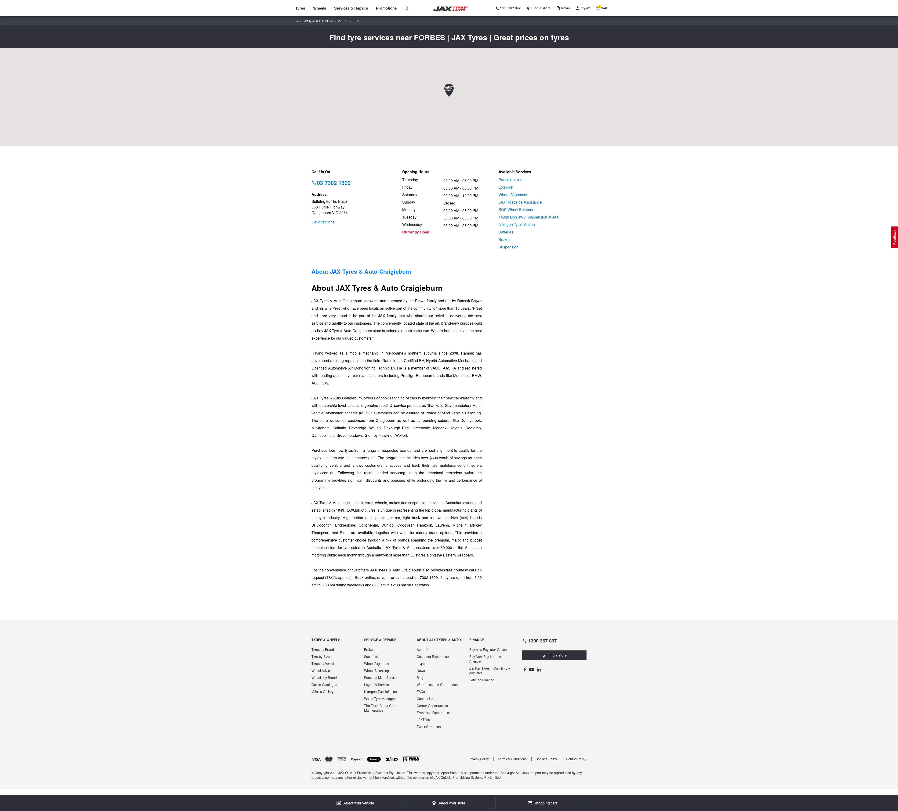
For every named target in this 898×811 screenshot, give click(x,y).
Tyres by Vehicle (323, 663)
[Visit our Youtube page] (531, 669)
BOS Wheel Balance (516, 209)
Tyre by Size (320, 656)
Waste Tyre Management (382, 698)
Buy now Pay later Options (488, 649)
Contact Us (425, 698)
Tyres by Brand (322, 649)
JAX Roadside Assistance (520, 202)
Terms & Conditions (512, 759)
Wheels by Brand (324, 677)
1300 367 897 (542, 640)
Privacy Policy (478, 759)
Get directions (322, 222)
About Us (423, 649)
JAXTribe (423, 719)
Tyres (300, 8)
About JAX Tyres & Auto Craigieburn (361, 271)
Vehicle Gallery (322, 691)
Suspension (508, 247)
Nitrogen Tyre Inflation (517, 224)
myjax (421, 663)
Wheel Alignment (513, 194)
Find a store (557, 655)
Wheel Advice (321, 670)
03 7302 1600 (334, 183)
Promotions (386, 8)
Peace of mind (510, 179)
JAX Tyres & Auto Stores (318, 21)
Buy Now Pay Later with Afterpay (486, 659)
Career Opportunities (432, 705)
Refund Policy (576, 759)
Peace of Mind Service (380, 677)
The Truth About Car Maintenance (379, 708)
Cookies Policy (546, 759)
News (421, 670)
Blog (420, 677)
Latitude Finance (481, 680)
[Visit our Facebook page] (525, 669)
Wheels (319, 8)
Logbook (506, 187)
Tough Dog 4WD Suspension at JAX (529, 217)
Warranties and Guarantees (437, 684)
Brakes (504, 239)
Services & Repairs (351, 8)
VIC (340, 21)
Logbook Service (376, 684)
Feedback (894, 237)
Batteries (506, 232)
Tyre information (429, 726)
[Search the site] (407, 8)
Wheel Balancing (376, 670)
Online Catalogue (324, 684)
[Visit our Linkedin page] (539, 669)
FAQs (421, 691)
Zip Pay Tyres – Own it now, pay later (490, 670)
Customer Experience (433, 656)
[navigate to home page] (454, 9)
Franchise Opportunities (434, 712)
